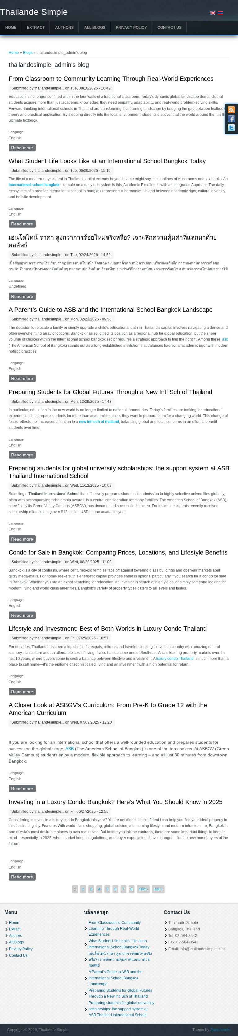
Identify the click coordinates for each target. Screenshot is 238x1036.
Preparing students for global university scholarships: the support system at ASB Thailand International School (121, 1009)
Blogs (28, 52)
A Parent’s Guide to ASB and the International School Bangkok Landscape (111, 309)
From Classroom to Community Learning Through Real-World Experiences (111, 78)
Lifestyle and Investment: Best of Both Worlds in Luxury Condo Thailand (108, 628)
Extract (36, 27)
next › (143, 889)
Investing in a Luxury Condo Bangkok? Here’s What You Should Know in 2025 (116, 802)
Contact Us (169, 27)
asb (224, 339)
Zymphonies (220, 1030)
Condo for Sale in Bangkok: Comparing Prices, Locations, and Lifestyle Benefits (118, 552)
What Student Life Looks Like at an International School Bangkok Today (107, 161)
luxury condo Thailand (175, 658)
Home (10, 27)
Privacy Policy (131, 27)
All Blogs (94, 27)
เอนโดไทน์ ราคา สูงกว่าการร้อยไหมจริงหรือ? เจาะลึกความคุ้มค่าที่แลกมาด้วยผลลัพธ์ (120, 959)
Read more (23, 147)
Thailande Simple (34, 12)
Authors (64, 27)
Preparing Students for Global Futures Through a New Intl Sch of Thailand (110, 392)
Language (16, 132)
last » (158, 889)
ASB (69, 748)
